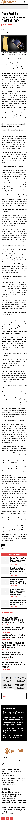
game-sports (14, 564)
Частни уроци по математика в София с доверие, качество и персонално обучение (13, 780)
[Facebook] (3, 818)
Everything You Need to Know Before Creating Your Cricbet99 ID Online (18, 581)
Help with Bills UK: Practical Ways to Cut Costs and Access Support (13, 628)
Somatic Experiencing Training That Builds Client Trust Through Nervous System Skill (12, 771)
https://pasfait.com (7, 696)
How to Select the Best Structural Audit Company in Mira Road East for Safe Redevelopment (13, 645)
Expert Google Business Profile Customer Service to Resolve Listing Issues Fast (13, 664)
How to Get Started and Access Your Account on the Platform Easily (18, 602)
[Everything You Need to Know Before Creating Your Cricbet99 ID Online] (5, 582)
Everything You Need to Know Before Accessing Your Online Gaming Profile (18, 570)
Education (4, 766)
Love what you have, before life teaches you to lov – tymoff (7, 686)
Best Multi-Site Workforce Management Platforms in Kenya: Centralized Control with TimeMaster (14, 620)
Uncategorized (6, 624)
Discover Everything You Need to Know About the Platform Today (18, 560)
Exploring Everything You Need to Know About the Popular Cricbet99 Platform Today (18, 592)
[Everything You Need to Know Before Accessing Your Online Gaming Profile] (5, 570)
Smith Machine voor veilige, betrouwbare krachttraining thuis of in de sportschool (13, 655)
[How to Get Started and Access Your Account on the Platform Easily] (5, 603)
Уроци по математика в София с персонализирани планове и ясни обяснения (13, 763)
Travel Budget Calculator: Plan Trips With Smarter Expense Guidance (13, 636)
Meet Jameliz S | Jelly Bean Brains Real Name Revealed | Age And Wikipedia (20, 686)
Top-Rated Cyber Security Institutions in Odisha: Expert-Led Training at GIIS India (13, 802)
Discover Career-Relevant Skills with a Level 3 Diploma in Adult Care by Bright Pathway (13, 810)
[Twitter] (11, 818)
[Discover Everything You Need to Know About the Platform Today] (5, 560)
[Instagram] (7, 818)
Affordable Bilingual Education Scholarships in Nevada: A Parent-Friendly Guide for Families (11, 794)
